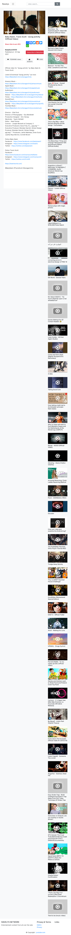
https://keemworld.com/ (13, 163)
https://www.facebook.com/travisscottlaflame (21, 155)
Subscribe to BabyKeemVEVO (35, 52)
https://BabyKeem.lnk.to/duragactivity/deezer (27, 95)
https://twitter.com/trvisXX (21, 159)
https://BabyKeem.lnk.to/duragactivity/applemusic (22, 88)
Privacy (39, 927)
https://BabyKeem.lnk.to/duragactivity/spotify (28, 103)
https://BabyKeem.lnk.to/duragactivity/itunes (26, 97)
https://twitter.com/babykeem (22, 146)
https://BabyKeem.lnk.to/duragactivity (18, 77)
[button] (57, 4)
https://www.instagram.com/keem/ (26, 143)
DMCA (39, 925)
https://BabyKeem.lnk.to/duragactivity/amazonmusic (23, 83)
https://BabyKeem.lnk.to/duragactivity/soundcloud (22, 101)
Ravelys (5, 4)
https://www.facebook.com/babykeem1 (27, 141)
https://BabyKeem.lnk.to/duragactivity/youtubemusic (23, 108)
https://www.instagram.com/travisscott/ (28, 157)
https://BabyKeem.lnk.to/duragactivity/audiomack (22, 92)
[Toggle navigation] (13, 4)
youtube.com (40, 932)
